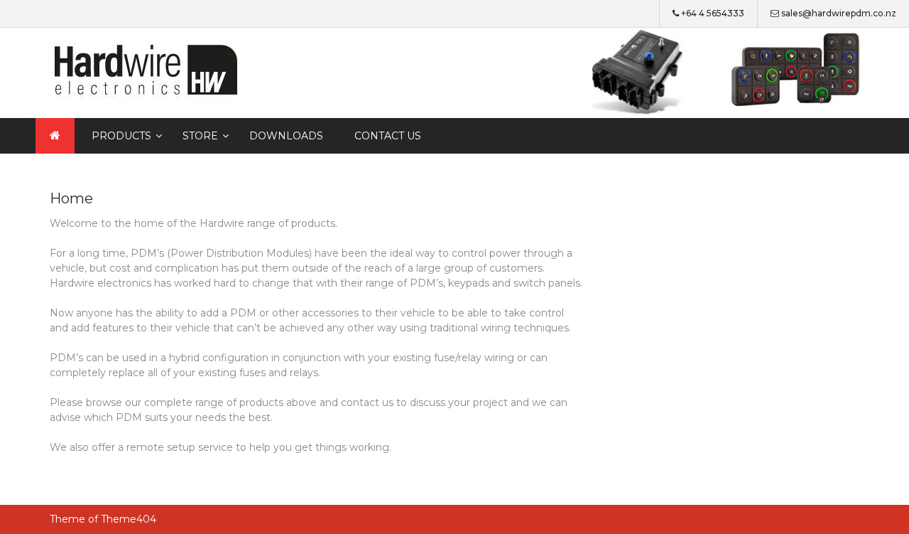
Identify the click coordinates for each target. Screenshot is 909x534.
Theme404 (128, 519)
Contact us (387, 135)
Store (200, 135)
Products (121, 135)
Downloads (286, 135)
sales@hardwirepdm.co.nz (838, 13)
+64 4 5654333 (712, 13)
